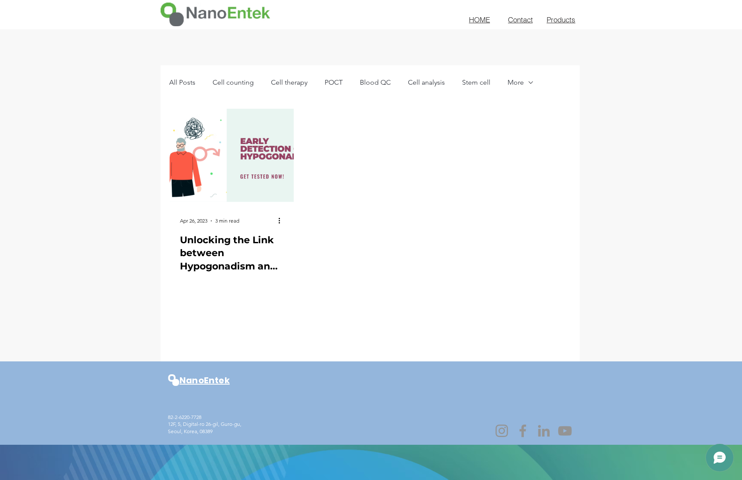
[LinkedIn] (543, 430)
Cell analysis (426, 82)
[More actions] (282, 221)
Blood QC (375, 82)
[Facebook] (522, 430)
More (516, 82)
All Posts (182, 82)
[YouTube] (564, 430)
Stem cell (476, 82)
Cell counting (233, 82)
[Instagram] (501, 430)
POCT (334, 82)
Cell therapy (289, 82)
